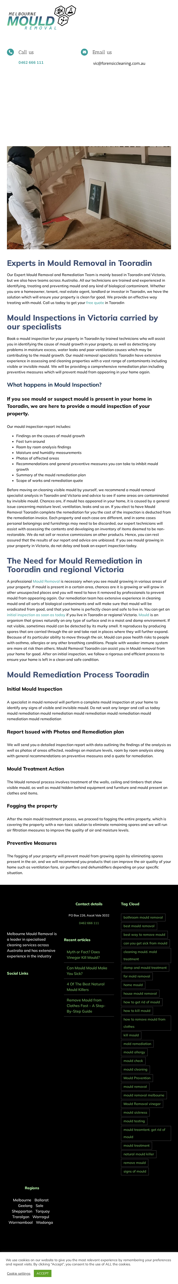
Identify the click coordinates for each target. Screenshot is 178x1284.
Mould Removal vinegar (142, 1104)
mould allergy (134, 1052)
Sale (39, 1205)
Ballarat (42, 1200)
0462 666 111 (89, 923)
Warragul (40, 1216)
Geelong (25, 1205)
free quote (94, 302)
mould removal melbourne (144, 1095)
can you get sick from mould (145, 943)
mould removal (135, 1087)
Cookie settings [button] (18, 1273)
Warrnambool (21, 1222)
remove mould (135, 1163)
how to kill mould (137, 1011)
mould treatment (136, 1145)
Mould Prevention (137, 1078)
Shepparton (22, 1211)
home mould (133, 985)
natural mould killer (139, 1154)
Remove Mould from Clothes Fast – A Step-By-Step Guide (86, 1006)
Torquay (42, 1211)
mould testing (134, 1121)
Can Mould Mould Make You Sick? (87, 971)
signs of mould (135, 1171)
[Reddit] (20, 985)
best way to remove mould (144, 935)
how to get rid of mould (142, 1002)
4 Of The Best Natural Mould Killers (86, 987)
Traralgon (20, 1216)
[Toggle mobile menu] (169, 7)
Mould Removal (46, 581)
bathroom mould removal (143, 917)
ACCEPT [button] (43, 1273)
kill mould (131, 1035)
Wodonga (44, 1222)
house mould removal (140, 993)
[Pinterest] (14, 985)
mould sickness (135, 1112)
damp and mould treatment (145, 968)
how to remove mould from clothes (144, 1023)
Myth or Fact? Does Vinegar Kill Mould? (83, 954)
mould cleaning (135, 1069)
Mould (144, 614)
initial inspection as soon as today (36, 614)
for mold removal (137, 976)
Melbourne (22, 1200)
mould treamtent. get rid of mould (144, 1133)
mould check (133, 1061)
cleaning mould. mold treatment (140, 955)
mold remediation (137, 1044)
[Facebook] (8, 985)
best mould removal (139, 926)
